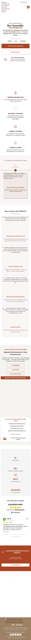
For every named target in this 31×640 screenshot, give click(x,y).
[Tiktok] (15, 635)
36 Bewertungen (19, 510)
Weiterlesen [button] (6, 531)
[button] (28, 7)
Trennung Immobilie (9, 19)
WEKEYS (13, 21)
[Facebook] (11, 635)
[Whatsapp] (20, 635)
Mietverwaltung (14, 19)
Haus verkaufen (18, 17)
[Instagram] (13, 635)
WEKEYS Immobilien (20, 21)
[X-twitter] (18, 635)
